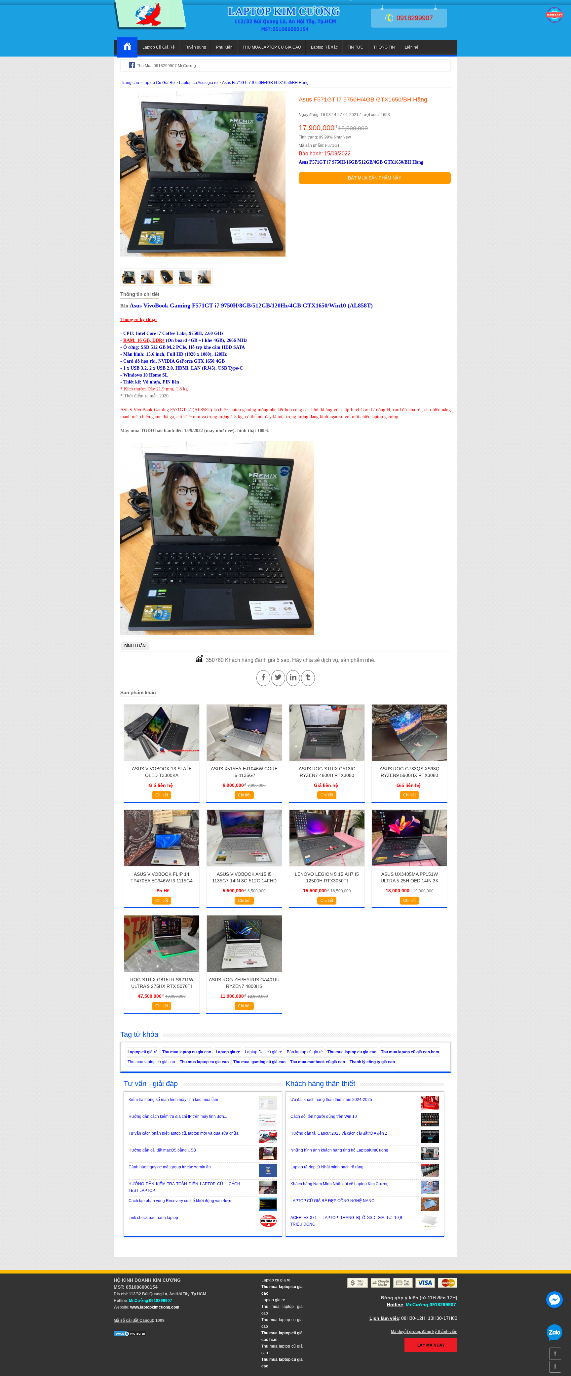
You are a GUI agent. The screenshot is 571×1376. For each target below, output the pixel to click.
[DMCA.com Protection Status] (130, 1335)
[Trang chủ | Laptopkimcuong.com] (127, 47)
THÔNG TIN (384, 47)
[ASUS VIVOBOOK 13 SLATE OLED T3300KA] (162, 763)
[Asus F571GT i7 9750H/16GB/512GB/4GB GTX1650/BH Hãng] (150, 28)
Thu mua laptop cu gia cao (186, 1052)
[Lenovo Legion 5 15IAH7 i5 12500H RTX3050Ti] (327, 868)
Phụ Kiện (224, 47)
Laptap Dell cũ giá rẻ (263, 1052)
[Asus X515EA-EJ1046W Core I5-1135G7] (244, 763)
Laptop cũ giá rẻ (143, 1052)
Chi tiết (161, 795)
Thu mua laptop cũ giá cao (151, 1062)
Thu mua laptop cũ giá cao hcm (410, 1052)
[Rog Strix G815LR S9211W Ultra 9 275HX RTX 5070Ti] (162, 974)
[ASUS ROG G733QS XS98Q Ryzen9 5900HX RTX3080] (409, 763)
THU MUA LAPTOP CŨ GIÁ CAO (272, 47)
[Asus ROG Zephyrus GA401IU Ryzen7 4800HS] (244, 974)
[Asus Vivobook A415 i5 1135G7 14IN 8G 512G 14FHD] (244, 868)
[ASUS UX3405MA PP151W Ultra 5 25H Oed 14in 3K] (409, 868)
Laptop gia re (228, 1052)
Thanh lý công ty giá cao (372, 1062)
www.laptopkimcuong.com (154, 1307)
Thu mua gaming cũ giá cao (259, 1062)
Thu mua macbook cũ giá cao (317, 1062)
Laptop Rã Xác (324, 47)
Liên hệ (411, 47)
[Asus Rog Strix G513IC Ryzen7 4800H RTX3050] (327, 763)
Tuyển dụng (195, 47)
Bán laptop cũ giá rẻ (305, 1052)
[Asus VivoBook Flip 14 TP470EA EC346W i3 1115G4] (162, 868)
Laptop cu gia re (275, 1280)
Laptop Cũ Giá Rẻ (158, 47)
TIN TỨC (355, 47)
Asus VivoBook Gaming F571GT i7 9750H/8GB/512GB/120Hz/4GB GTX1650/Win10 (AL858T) (251, 305)
